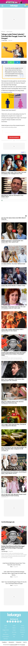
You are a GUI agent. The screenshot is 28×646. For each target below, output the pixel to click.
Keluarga (3, 31)
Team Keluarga (4, 551)
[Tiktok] (15, 621)
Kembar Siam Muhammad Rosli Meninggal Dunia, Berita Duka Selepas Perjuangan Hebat (13, 547)
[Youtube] (18, 621)
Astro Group (23, 644)
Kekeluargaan (9, 31)
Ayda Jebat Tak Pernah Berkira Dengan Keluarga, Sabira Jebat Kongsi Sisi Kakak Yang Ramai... (14, 573)
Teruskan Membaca (14, 137)
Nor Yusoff (5, 40)
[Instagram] (10, 621)
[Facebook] (8, 621)
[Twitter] (13, 621)
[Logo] (14, 6)
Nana (11, 566)
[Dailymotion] (20, 621)
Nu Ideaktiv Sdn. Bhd (13, 644)
